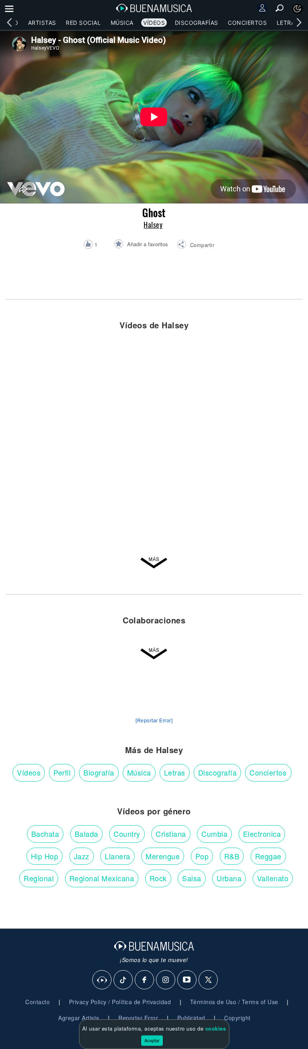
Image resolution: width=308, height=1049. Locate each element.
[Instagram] (166, 980)
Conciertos (247, 22)
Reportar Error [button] (138, 1018)
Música (122, 22)
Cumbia (214, 833)
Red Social (83, 22)
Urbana (229, 878)
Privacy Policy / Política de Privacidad (120, 1002)
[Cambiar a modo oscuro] (297, 9)
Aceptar (152, 1040)
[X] (208, 980)
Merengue (163, 856)
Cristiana (171, 833)
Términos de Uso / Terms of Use (234, 1002)
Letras (288, 22)
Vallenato (273, 878)
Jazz (81, 856)
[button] (195, 245)
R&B (232, 856)
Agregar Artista (78, 1018)
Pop (202, 856)
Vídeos (154, 22)
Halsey (153, 224)
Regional (39, 878)
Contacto (37, 1002)
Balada (86, 833)
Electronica (262, 833)
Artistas (42, 22)
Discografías (196, 22)
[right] (299, 22)
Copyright (237, 1018)
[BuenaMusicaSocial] (102, 980)
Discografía (217, 772)
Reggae (268, 856)
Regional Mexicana (101, 878)
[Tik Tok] (123, 980)
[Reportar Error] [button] (154, 720)
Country (126, 833)
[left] (9, 22)
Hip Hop (45, 856)
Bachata (45, 833)
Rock (158, 878)
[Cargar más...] (154, 565)
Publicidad (191, 1018)
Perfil (62, 772)
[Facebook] (144, 980)
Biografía (98, 772)
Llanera (117, 856)
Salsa (191, 878)
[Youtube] (187, 980)
